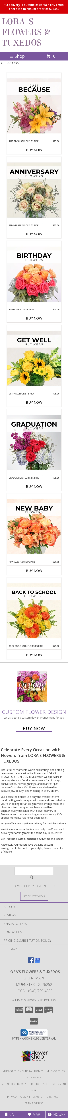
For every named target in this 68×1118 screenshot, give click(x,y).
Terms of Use (34, 1103)
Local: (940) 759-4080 (34, 990)
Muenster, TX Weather (17, 1084)
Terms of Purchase (45, 1096)
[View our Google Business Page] (37, 962)
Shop (20, 56)
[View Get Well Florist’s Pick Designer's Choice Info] (34, 358)
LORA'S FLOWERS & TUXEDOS (26, 32)
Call (12, 1114)
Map (35, 1114)
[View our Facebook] (31, 962)
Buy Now (34, 150)
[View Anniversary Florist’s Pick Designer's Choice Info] (34, 190)
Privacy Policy (17, 1096)
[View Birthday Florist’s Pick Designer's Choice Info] (34, 274)
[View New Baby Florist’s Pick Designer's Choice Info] (34, 526)
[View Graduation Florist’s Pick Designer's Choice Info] (34, 442)
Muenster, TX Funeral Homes (23, 1071)
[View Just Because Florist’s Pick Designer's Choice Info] (34, 106)
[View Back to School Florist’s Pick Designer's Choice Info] (34, 611)
